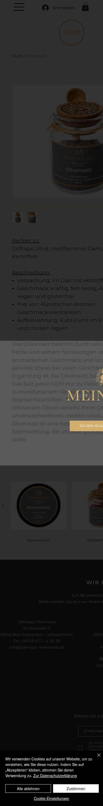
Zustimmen (76, 788)
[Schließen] (95, 758)
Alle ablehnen (28, 788)
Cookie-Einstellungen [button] (51, 798)
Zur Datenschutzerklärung (55, 775)
